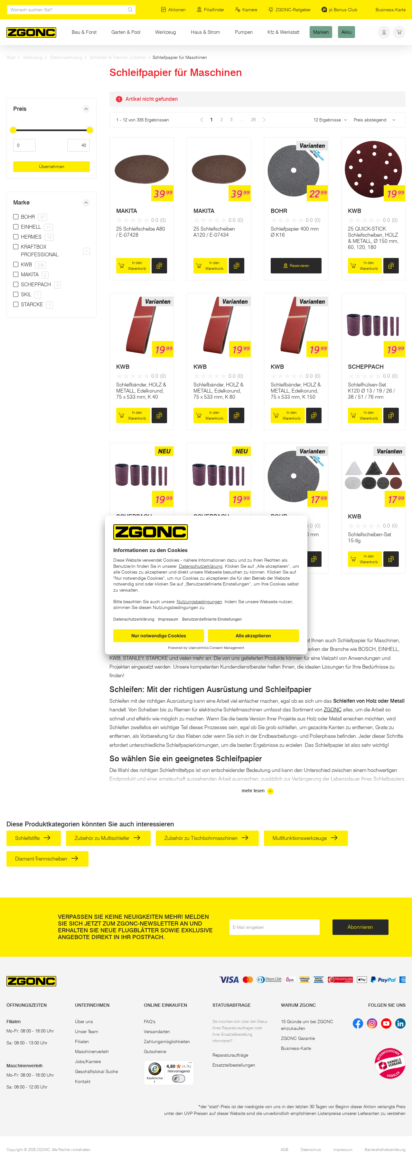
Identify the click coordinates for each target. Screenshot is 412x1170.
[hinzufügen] (159, 265)
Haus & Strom (205, 32)
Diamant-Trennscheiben (42, 859)
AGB (284, 1149)
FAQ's (149, 1021)
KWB (354, 210)
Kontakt (82, 1081)
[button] (51, 109)
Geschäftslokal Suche (96, 1071)
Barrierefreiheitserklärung (385, 1149)
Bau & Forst (84, 32)
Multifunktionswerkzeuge (300, 838)
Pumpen (244, 32)
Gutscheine (155, 1051)
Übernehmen (51, 166)
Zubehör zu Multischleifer (103, 838)
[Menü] (190, 1064)
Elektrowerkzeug (66, 57)
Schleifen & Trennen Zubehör (118, 57)
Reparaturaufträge (230, 1055)
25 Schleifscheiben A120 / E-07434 (214, 232)
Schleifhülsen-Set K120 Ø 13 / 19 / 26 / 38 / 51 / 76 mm (371, 391)
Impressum (342, 1149)
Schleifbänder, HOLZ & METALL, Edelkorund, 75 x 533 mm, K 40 (141, 391)
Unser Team (86, 1031)
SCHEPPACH (366, 366)
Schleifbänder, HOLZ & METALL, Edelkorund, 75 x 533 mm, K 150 (296, 391)
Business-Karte (391, 9)
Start (10, 57)
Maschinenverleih (92, 1051)
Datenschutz (311, 1149)
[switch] (178, 1078)
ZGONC (333, 710)
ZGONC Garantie (298, 1038)
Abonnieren (360, 927)
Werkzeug (165, 32)
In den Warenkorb (137, 265)
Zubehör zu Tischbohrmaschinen (201, 838)
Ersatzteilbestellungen (233, 1065)
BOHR (279, 210)
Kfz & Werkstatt (283, 32)
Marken (321, 32)
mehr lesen (254, 791)
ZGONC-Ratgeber (293, 9)
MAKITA (126, 210)
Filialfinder (214, 9)
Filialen (82, 1041)
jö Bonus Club (343, 9)
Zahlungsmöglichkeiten (167, 1041)
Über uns (84, 1021)
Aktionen (177, 9)
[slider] (13, 130)
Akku (346, 32)
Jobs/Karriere (88, 1061)
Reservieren (299, 265)
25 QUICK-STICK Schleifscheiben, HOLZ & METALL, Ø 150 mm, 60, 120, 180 (373, 238)
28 (253, 119)
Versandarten (157, 1031)
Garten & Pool (125, 32)
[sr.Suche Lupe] (130, 9)
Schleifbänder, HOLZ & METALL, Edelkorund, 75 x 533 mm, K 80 (218, 391)
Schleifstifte (28, 838)
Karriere (249, 9)
